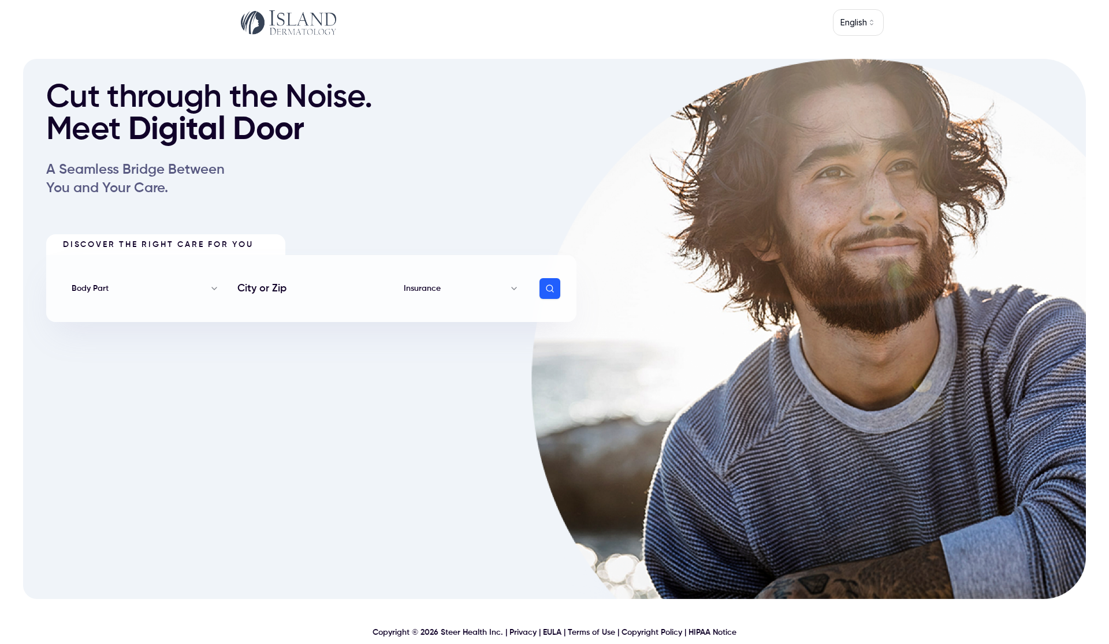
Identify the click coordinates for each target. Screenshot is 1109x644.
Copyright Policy (652, 632)
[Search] (549, 288)
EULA (552, 632)
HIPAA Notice (712, 632)
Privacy (523, 632)
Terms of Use (591, 632)
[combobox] (858, 22)
